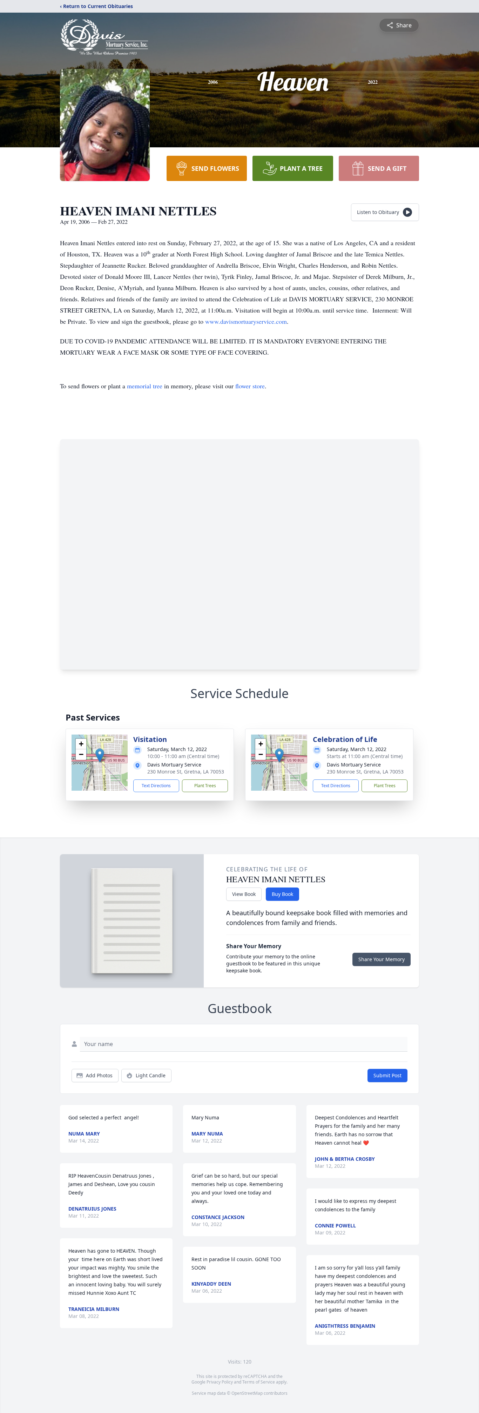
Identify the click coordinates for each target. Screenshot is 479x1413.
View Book (244, 894)
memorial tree (144, 386)
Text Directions (156, 786)
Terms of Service (258, 1382)
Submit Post (387, 1075)
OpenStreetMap (247, 1393)
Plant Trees (205, 786)
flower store (250, 386)
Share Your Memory (381, 959)
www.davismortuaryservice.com (246, 321)
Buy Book (282, 894)
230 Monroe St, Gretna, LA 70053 (185, 771)
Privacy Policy (220, 1382)
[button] (99, 755)
